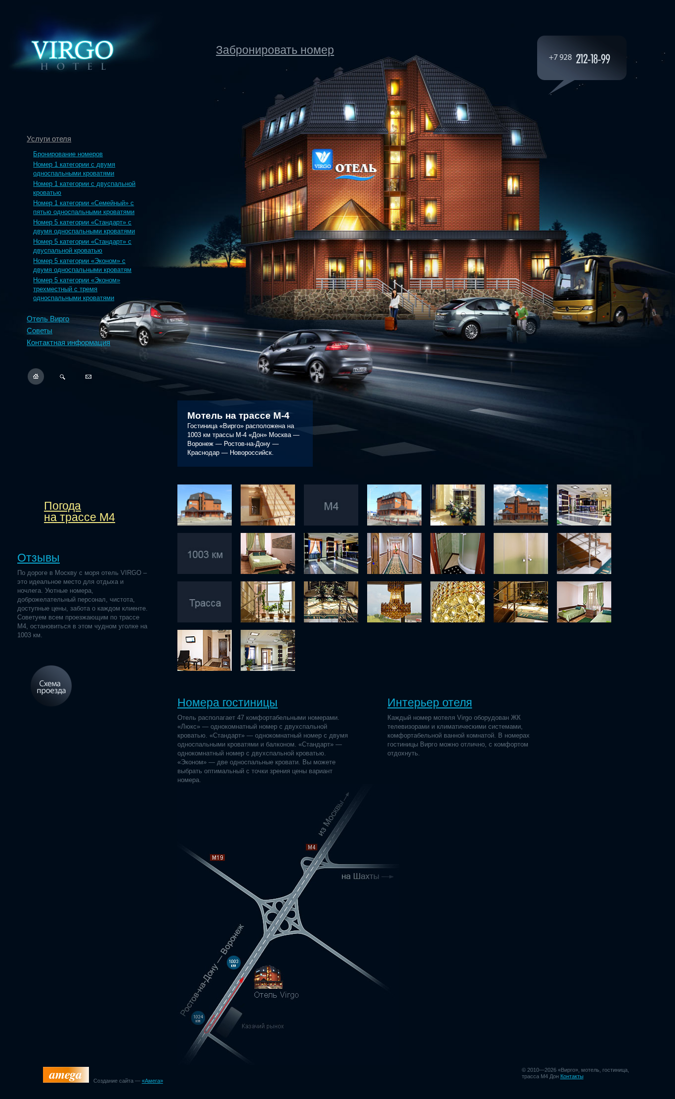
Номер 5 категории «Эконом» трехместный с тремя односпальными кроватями (76, 289)
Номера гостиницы (227, 702)
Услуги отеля (49, 138)
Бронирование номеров (68, 154)
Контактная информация (68, 342)
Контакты (572, 1076)
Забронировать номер (275, 50)
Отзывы (38, 557)
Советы (39, 330)
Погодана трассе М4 (79, 511)
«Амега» (152, 1081)
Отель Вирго (48, 318)
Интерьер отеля (429, 702)
